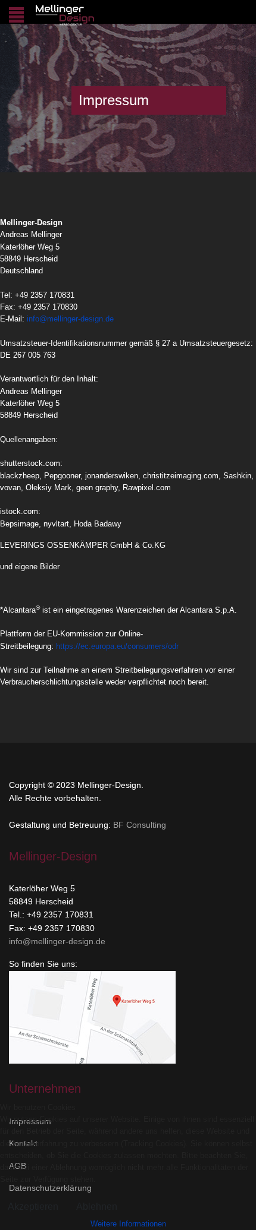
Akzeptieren (33, 1206)
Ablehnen (96, 1206)
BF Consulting (139, 825)
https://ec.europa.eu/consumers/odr (117, 646)
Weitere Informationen (128, 1223)
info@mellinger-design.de (70, 318)
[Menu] (16, 15)
